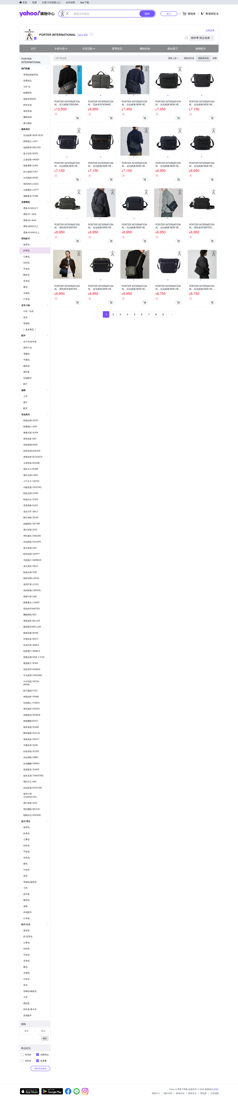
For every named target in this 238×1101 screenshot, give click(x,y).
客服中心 (156, 1093)
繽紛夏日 (173, 48)
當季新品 (117, 48)
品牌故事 (210, 30)
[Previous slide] (55, 80)
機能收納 (145, 48)
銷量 (215, 58)
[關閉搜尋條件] (67, 14)
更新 (216, 1089)
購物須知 (180, 1093)
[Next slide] (80, 80)
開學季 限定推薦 (200, 38)
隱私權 (203, 1093)
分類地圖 (214, 1093)
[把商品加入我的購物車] (77, 118)
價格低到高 (189, 58)
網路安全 (192, 1093)
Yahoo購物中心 (37, 13)
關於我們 (168, 1093)
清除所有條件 (40, 1068)
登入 (168, 13)
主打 (33, 48)
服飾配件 (200, 48)
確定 (45, 1038)
